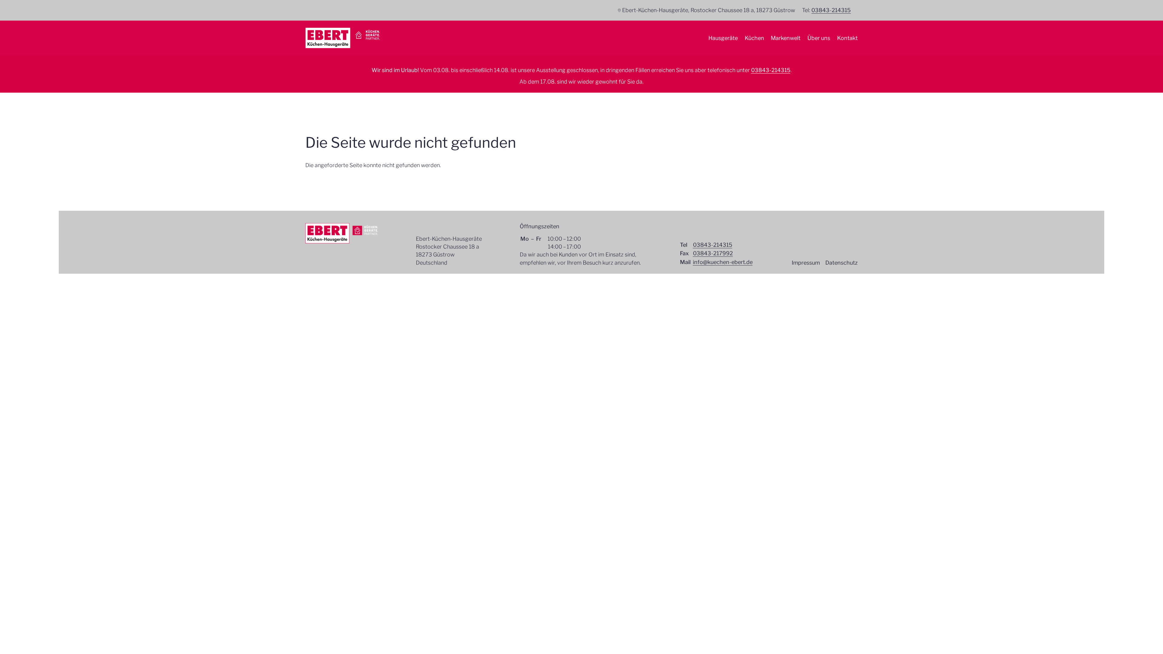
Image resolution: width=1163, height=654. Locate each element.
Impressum (806, 262)
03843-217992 (713, 253)
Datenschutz (841, 262)
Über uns (818, 38)
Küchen (754, 38)
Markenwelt (785, 38)
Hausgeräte (723, 38)
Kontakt (847, 38)
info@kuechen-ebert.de (723, 262)
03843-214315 (831, 10)
